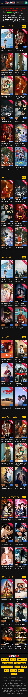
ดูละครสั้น (14, 674)
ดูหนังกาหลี (13, 670)
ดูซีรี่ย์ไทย (13, 659)
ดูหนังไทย (17, 666)
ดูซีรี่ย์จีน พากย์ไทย (21, 659)
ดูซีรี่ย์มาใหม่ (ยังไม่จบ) (7, 666)
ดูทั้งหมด (23, 26)
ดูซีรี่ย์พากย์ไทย (11, 12)
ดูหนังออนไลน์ (5, 659)
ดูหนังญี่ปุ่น (21, 670)
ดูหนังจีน (7, 670)
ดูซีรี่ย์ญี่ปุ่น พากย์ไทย (7, 663)
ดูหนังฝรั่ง (24, 666)
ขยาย (14, 22)
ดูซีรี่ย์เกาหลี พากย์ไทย (20, 663)
